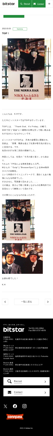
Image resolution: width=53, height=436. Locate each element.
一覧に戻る (26, 302)
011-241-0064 (38, 328)
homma (20, 29)
